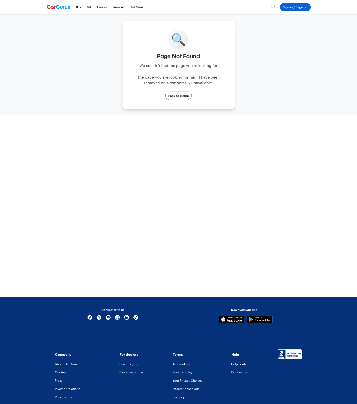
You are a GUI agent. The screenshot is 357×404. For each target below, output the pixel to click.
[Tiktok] (135, 318)
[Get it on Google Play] (259, 320)
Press (59, 380)
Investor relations (67, 388)
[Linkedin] (126, 318)
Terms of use (182, 364)
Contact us (239, 372)
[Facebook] (90, 318)
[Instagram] (117, 318)
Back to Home (178, 95)
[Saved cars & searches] (273, 7)
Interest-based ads (186, 388)
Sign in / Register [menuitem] (295, 7)
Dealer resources (131, 372)
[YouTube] (108, 318)
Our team (62, 372)
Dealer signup (129, 364)
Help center (239, 364)
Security (179, 397)
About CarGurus (67, 364)
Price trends (63, 397)
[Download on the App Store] (231, 320)
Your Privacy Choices (187, 380)
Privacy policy (182, 372)
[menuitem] (78, 7)
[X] (99, 318)
